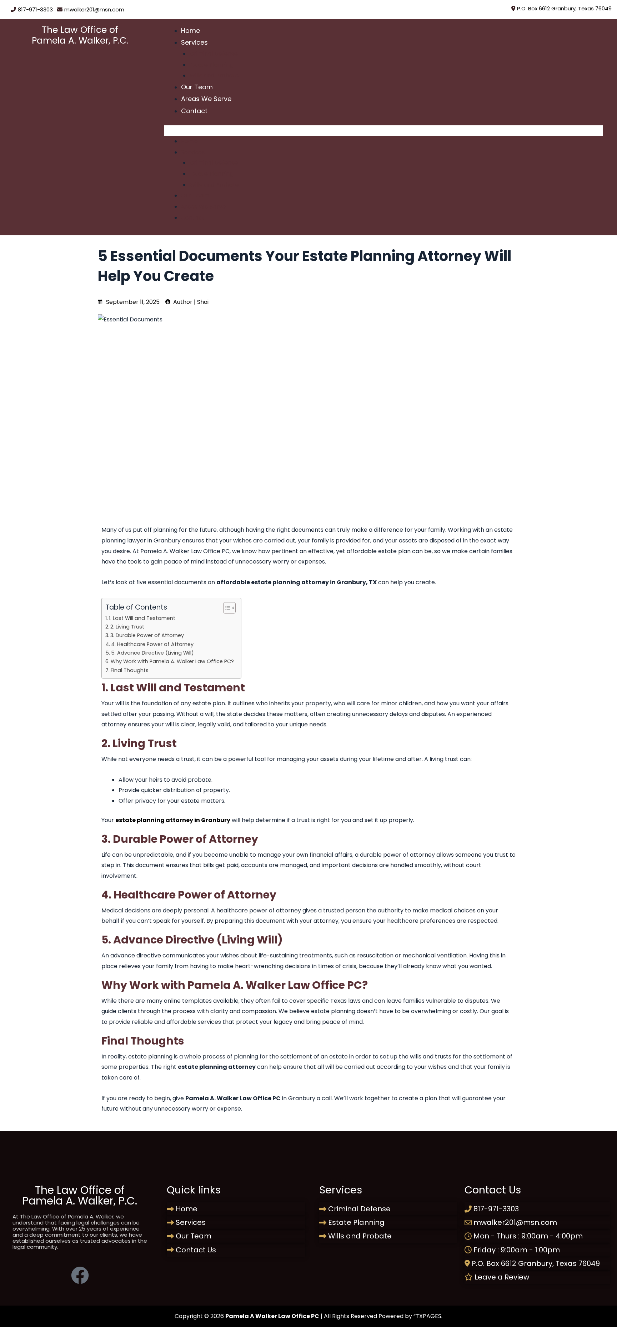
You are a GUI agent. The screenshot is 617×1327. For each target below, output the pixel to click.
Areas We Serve (206, 98)
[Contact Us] (236, 1250)
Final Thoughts (130, 670)
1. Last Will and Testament (142, 618)
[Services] (236, 1222)
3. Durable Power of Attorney (147, 635)
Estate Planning (211, 65)
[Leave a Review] (537, 1277)
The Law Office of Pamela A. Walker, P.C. (80, 35)
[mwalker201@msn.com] (91, 9)
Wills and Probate (214, 75)
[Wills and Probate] (388, 1236)
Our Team (197, 86)
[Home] (236, 1209)
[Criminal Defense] (388, 1209)
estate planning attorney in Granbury (172, 820)
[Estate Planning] (388, 1222)
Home (190, 30)
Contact (194, 110)
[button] (383, 130)
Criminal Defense (214, 54)
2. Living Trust (127, 626)
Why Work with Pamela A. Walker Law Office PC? (172, 661)
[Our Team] (236, 1236)
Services (194, 42)
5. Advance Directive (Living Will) (152, 652)
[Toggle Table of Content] (226, 608)
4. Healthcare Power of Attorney (152, 644)
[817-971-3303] (33, 9)
